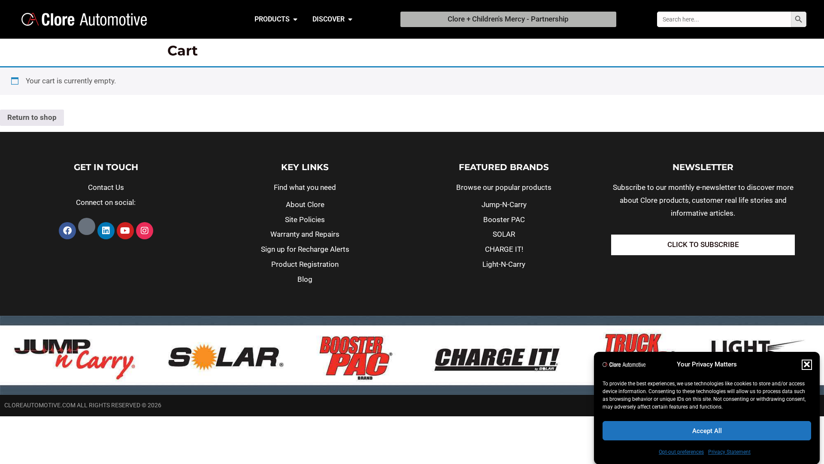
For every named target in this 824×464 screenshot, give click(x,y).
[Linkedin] (106, 230)
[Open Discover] (350, 19)
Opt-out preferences (681, 452)
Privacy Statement (729, 452)
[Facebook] (67, 230)
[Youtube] (125, 230)
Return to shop (32, 117)
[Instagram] (144, 230)
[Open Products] (295, 19)
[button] (807, 364)
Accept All (707, 431)
